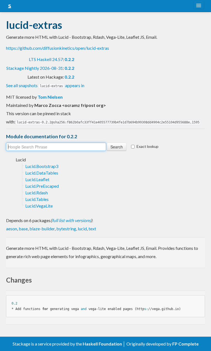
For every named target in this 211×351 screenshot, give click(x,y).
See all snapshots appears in (45, 85)
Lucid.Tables (37, 199)
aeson (11, 228)
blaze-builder (42, 228)
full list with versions (71, 220)
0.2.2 (69, 59)
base (23, 228)
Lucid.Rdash (36, 192)
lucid (82, 228)
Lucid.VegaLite (39, 205)
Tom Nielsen (50, 97)
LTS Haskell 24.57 (46, 59)
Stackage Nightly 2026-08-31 (34, 68)
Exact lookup (148, 146)
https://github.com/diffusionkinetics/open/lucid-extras (57, 48)
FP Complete (185, 343)
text (92, 228)
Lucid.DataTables (41, 172)
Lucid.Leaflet (37, 179)
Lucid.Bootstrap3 (41, 166)
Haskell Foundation (102, 343)
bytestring (66, 228)
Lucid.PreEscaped (42, 186)
